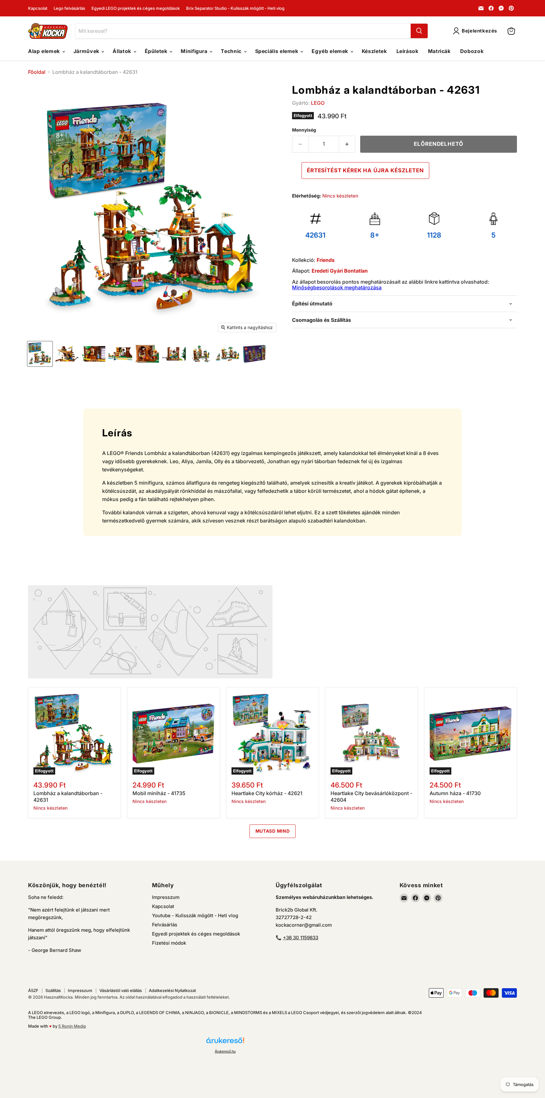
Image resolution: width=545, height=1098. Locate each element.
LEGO (318, 103)
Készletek (374, 51)
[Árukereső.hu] (225, 1043)
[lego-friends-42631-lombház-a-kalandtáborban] (39, 353)
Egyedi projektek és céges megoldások (196, 934)
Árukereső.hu (225, 1051)
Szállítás (53, 990)
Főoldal (36, 72)
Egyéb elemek (330, 51)
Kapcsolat (37, 8)
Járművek (87, 51)
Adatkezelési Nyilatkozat (172, 990)
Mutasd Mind (272, 831)
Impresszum (165, 897)
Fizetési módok (169, 943)
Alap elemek (45, 51)
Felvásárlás (164, 925)
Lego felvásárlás (69, 8)
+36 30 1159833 (300, 938)
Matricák (439, 51)
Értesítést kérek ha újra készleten (365, 170)
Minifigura (195, 51)
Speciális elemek (277, 51)
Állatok (122, 51)
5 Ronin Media (72, 1026)
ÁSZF (33, 990)
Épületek (157, 51)
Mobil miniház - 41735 (158, 793)
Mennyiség (304, 130)
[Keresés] (419, 31)
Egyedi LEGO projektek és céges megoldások (135, 8)
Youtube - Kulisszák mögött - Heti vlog (195, 915)
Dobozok (471, 51)
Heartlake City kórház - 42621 (266, 793)
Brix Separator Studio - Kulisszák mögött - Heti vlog (235, 8)
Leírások (407, 51)
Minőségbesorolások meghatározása (337, 287)
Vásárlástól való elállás (120, 990)
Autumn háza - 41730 (455, 793)
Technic (232, 51)
